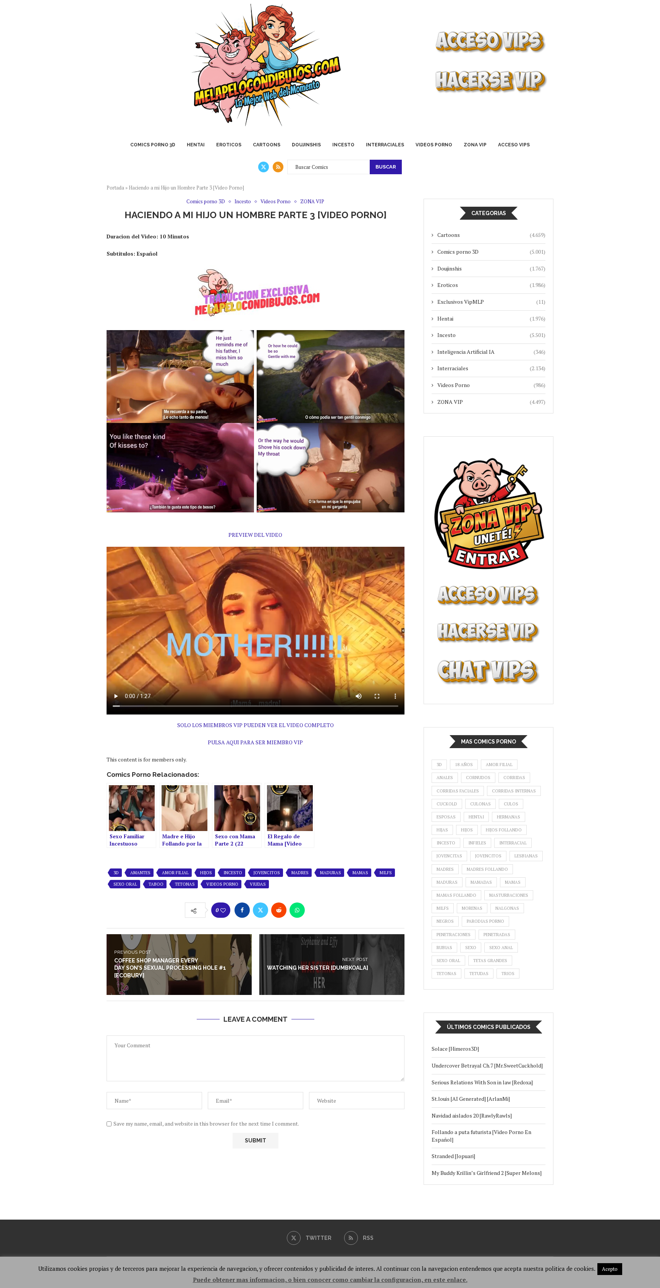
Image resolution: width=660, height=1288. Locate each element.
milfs (386, 872)
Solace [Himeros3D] (455, 1048)
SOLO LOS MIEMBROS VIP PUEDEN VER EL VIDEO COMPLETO (255, 725)
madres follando (487, 869)
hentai (476, 817)
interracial (513, 843)
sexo (470, 947)
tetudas (479, 973)
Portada (115, 187)
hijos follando (504, 830)
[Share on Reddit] (278, 910)
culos (511, 804)
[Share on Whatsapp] (297, 910)
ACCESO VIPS (514, 144)
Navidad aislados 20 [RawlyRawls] (472, 1115)
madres (300, 872)
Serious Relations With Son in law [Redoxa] (482, 1082)
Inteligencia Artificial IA (491, 351)
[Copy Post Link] (315, 910)
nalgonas (507, 908)
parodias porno (485, 921)
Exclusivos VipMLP (491, 301)
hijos (206, 872)
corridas (514, 777)
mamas (360, 872)
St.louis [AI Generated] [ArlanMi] (471, 1098)
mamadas (481, 882)
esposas (446, 817)
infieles (477, 843)
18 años (464, 764)
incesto (232, 872)
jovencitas (449, 856)
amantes (140, 872)
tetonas (185, 884)
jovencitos (267, 872)
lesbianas (526, 856)
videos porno (222, 884)
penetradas (497, 934)
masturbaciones (508, 895)
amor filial (175, 872)
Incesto (343, 144)
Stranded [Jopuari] (453, 1156)
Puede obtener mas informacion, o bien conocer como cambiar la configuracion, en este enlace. (330, 1279)
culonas (480, 804)
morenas (472, 908)
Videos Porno (434, 144)
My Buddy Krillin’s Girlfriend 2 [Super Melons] (487, 1172)
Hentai (196, 144)
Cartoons (266, 144)
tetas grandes (490, 960)
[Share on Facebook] (242, 910)
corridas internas (514, 791)
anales (445, 777)
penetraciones (454, 934)
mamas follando (456, 895)
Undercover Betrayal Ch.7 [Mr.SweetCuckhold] (487, 1065)
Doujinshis (306, 144)
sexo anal (501, 947)
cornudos (478, 777)
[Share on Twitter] (260, 910)
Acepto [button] (610, 1268)
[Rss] (278, 167)
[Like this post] (223, 910)
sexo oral (125, 884)
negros (445, 921)
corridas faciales (458, 791)
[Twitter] (263, 167)
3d (116, 872)
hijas (442, 830)
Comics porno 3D (152, 144)
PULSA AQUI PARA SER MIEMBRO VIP (255, 742)
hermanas (508, 817)
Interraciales (385, 144)
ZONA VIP (475, 144)
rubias (444, 947)
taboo (156, 884)
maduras (330, 872)
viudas (258, 884)
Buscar (385, 167)
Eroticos (228, 144)
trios (507, 973)
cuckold (447, 804)
